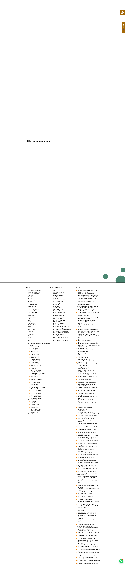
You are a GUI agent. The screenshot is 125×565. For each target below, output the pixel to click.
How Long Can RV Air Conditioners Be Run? (87, 535)
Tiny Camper (33, 401)
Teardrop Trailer (34, 407)
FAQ (29, 332)
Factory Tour (31, 334)
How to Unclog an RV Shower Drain (85, 406)
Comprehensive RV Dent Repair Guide (86, 381)
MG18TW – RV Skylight (58, 328)
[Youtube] (100, 3)
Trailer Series (31, 307)
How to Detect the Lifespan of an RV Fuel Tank (88, 413)
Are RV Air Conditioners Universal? (85, 530)
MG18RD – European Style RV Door (61, 340)
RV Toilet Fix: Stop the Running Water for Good (88, 466)
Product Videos (31, 329)
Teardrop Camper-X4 (35, 349)
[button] (121, 561)
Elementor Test (31, 323)
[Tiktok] (103, 3)
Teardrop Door (56, 335)
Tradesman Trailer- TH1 (36, 353)
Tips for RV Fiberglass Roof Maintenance (86, 460)
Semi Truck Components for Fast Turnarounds (88, 331)
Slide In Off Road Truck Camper (38, 373)
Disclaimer (30, 335)
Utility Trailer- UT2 (35, 354)
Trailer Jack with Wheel (58, 301)
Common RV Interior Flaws (83, 359)
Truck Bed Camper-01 (35, 360)
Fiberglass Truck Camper (36, 379)
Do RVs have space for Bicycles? (84, 407)
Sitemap (30, 326)
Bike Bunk (55, 293)
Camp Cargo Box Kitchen (58, 292)
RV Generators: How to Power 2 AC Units (86, 465)
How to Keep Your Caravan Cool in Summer (87, 415)
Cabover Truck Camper (36, 370)
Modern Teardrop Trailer (36, 403)
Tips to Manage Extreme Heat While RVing (87, 342)
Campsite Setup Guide (82, 362)
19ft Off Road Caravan (36, 393)
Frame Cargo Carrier (57, 307)
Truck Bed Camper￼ (35, 378)
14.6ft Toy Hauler (35, 384)
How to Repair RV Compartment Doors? (86, 382)
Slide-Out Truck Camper (36, 371)
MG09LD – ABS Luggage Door (60, 321)
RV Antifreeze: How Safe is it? (84, 529)
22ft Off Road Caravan (36, 392)
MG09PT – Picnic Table (58, 317)
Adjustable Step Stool (58, 303)
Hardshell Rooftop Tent (58, 309)
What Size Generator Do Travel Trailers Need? (87, 540)
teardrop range (31, 315)
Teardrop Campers (32, 314)
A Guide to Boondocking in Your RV (85, 526)
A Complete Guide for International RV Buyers (87, 306)
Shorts (29, 318)
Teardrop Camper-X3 (35, 374)
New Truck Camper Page (33, 293)
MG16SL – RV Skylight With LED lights (62, 326)
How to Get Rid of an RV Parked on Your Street (88, 498)
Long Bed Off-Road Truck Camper (38, 387)
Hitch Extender (56, 298)
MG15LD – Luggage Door (59, 323)
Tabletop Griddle (56, 304)
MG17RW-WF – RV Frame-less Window (62, 329)
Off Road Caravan (32, 381)
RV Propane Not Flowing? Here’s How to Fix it (87, 515)
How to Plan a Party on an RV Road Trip (86, 373)
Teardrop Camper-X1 (35, 351)
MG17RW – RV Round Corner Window (61, 332)
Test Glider (30, 321)
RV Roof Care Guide (82, 410)
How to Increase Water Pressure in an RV (86, 513)
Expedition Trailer (35, 412)
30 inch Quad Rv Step (58, 310)
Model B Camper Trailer (36, 406)
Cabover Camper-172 (35, 367)
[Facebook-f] (98, 3)
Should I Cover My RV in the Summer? (86, 417)
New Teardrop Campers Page (34, 290)
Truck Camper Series (32, 312)
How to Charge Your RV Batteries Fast (86, 459)
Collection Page (56, 3)
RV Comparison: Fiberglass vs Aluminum (86, 512)
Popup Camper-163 (35, 364)
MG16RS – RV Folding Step (59, 320)
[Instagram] (105, 3)
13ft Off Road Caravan (36, 390)
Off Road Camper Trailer (33, 399)
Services (46, 3)
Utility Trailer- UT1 (35, 356)
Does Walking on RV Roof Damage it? (86, 384)
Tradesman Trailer (35, 404)
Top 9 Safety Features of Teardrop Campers (87, 329)
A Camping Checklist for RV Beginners (86, 495)
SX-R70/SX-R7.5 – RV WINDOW (60, 342)
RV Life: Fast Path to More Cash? (85, 484)
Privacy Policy (31, 331)
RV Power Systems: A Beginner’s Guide (86, 538)
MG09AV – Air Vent (57, 318)
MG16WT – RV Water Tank (59, 312)
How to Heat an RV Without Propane (85, 504)
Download (30, 413)
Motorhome (33, 368)
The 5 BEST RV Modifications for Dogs (86, 457)
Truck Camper (31, 345)
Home (29, 303)
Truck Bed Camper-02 (35, 362)
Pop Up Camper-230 (35, 346)
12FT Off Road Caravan (36, 396)
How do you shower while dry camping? (86, 429)
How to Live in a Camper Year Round (85, 452)
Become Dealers (69, 3)
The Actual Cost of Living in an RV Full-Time (87, 454)
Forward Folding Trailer (36, 409)
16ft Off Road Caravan (36, 395)
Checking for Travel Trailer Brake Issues (86, 471)
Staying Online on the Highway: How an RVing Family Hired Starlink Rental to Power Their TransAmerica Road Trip (88, 314)
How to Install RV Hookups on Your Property (87, 491)
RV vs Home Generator (82, 348)
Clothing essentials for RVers (84, 340)
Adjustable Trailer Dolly (58, 295)
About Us (38, 3)
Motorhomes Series (32, 304)
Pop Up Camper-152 (35, 348)
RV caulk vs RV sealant (82, 357)
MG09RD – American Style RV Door (61, 337)
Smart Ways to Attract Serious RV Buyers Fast (88, 360)
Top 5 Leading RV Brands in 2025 (85, 307)
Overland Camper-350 (36, 365)
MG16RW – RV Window (58, 334)
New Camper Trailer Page (34, 292)
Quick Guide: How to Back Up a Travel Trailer (87, 523)
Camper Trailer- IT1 (35, 357)
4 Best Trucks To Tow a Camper (84, 332)
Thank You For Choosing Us (34, 325)
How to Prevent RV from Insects (84, 379)
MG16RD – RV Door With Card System (61, 339)
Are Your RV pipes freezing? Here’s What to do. (88, 527)
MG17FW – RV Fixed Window (59, 314)
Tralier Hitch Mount (57, 296)
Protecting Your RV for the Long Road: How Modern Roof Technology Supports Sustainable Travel (88, 336)
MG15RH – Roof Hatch (58, 325)
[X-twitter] (107, 3)
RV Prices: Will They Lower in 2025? (85, 499)
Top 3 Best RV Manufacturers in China (86, 320)
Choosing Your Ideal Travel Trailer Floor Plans (87, 435)
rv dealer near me (32, 317)
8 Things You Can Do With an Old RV (85, 524)
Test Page (30, 295)
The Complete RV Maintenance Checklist (86, 456)
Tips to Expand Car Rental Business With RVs (87, 343)
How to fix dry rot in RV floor (83, 374)
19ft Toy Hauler (34, 385)
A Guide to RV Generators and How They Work (88, 544)
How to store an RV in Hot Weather (85, 412)
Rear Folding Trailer (35, 410)
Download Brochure (32, 306)
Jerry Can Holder (56, 306)
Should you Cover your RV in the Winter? (86, 418)
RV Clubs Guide (81, 356)
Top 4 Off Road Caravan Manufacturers (86, 328)
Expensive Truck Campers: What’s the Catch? (87, 476)
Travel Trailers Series (33, 296)
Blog (29, 340)
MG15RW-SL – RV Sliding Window (61, 331)
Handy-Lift (55, 290)
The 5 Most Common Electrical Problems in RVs (88, 537)
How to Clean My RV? (82, 409)
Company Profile (32, 339)
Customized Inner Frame (58, 315)
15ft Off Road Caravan (36, 388)
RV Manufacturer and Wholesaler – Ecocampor (39, 343)
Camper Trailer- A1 (35, 310)
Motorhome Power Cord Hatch (60, 300)
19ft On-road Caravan (35, 382)
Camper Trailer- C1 (35, 309)
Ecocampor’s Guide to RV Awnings (85, 496)
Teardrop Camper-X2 (35, 376)
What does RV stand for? (83, 431)
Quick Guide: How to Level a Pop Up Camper (87, 555)
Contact (30, 337)
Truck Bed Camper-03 (35, 359)
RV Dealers (30, 328)
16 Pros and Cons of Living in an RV (85, 493)
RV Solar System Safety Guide (84, 385)
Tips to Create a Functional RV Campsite (86, 339)
